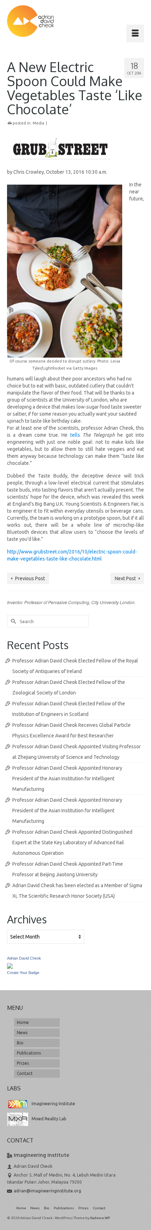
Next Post (125, 578)
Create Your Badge (23, 972)
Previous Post (30, 578)
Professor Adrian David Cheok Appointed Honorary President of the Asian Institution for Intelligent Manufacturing (67, 778)
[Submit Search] (12, 621)
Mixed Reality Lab (49, 1118)
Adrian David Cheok (24, 958)
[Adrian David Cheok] (30, 21)
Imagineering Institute (53, 1103)
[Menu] (135, 33)
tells (75, 435)
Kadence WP (100, 1218)
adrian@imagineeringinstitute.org (47, 1191)
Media (38, 123)
